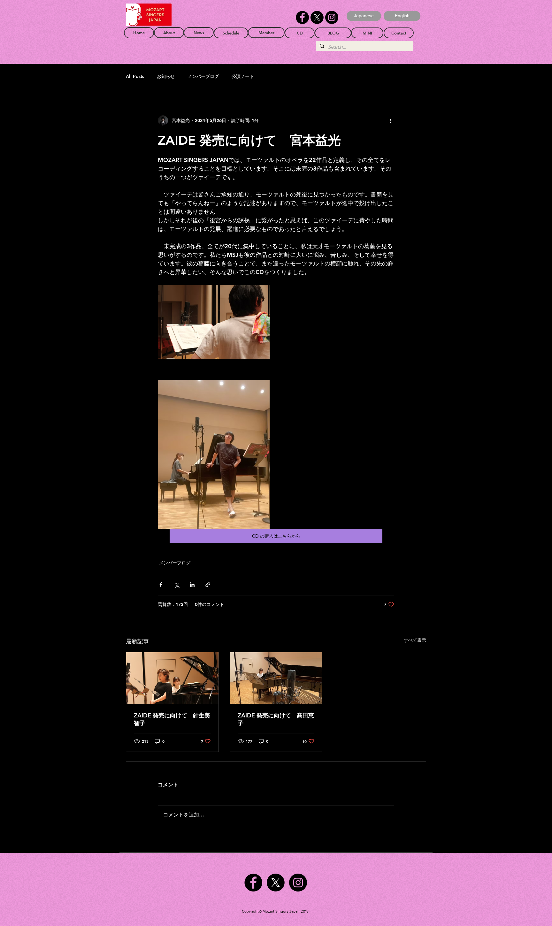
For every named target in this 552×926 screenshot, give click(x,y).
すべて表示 (415, 640)
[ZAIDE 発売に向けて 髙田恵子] (276, 678)
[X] (317, 17)
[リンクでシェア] (208, 585)
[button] (402, 16)
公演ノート (243, 76)
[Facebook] (302, 17)
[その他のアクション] (390, 120)
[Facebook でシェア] (161, 585)
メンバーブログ (203, 76)
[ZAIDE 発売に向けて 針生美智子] (172, 678)
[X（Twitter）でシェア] (176, 585)
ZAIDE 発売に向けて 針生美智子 (172, 719)
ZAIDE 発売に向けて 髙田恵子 (276, 719)
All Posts (135, 76)
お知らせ (166, 76)
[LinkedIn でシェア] (192, 585)
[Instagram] (331, 17)
